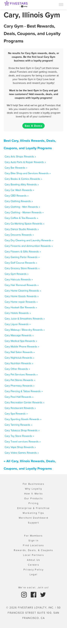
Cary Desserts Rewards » (19, 235)
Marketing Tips (33, 513)
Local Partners (33, 555)
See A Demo (33, 126)
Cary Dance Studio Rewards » (22, 229)
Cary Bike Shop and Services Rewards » (28, 173)
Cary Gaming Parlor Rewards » (22, 257)
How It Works (33, 493)
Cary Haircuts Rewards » (19, 279)
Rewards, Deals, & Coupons (33, 550)
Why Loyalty (33, 489)
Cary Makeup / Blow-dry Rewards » (25, 330)
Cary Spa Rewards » (16, 413)
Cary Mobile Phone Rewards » (22, 346)
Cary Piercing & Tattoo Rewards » (24, 391)
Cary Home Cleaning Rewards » (23, 290)
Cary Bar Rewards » (16, 168)
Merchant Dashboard (33, 518)
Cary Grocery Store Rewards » (22, 268)
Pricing (33, 503)
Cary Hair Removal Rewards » (22, 285)
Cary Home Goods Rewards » (22, 296)
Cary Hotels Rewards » (18, 313)
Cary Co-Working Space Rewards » (24, 223)
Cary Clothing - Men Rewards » (22, 207)
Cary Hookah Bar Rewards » (21, 307)
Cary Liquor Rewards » (18, 324)
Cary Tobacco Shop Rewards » (22, 430)
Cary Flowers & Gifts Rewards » (23, 251)
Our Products (33, 498)
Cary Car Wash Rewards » (19, 190)
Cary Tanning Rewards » (18, 425)
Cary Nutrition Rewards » (19, 363)
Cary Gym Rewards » (16, 274)
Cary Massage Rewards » (19, 335)
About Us (33, 560)
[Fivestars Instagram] (24, 594)
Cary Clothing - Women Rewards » (24, 212)
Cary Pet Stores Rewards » (20, 380)
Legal (34, 574)
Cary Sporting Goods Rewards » (23, 419)
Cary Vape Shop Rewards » (20, 447)
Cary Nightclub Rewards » (19, 358)
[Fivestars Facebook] (34, 594)
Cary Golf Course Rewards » (21, 263)
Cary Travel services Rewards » (23, 441)
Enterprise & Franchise (33, 508)
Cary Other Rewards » (17, 369)
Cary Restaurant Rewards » (20, 408)
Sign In (33, 540)
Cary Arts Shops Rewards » (20, 156)
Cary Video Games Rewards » (22, 453)
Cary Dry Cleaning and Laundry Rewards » (29, 240)
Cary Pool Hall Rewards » (19, 397)
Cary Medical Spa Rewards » (21, 341)
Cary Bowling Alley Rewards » (22, 184)
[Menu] (61, 4)
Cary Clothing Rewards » (19, 201)
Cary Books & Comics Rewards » (23, 179)
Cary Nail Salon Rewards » (20, 352)
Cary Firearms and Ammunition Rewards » (29, 246)
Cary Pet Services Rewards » (21, 374)
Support (33, 522)
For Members (33, 535)
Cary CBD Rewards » (16, 195)
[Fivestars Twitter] (43, 594)
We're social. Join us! (33, 587)
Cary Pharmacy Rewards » (19, 385)
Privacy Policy (33, 569)
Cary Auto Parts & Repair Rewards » (25, 162)
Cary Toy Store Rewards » (19, 436)
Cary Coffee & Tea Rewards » (21, 218)
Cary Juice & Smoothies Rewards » (25, 318)
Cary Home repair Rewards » (21, 302)
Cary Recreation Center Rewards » (24, 402)
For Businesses (33, 484)
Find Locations (33, 545)
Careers (33, 565)
